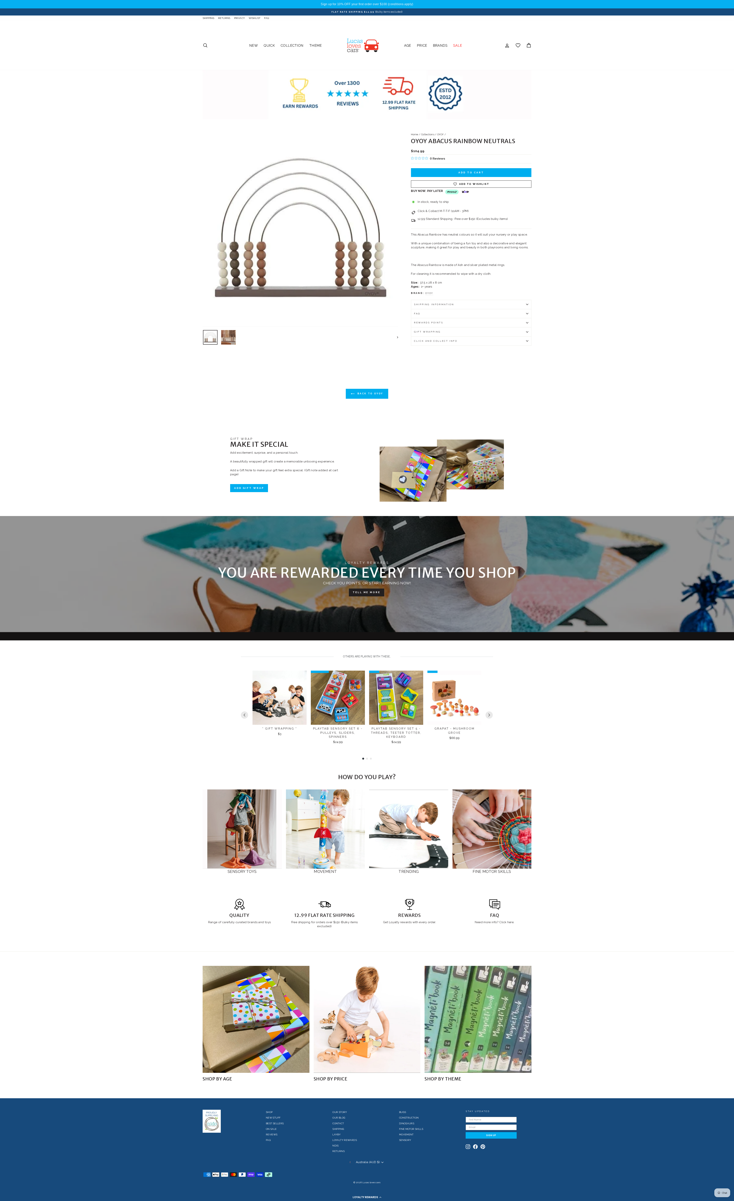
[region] (367, 4)
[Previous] (244, 715)
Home (414, 134)
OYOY (440, 134)
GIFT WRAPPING (427, 331)
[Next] (489, 715)
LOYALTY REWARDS (344, 1140)
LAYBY (336, 1134)
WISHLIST (254, 18)
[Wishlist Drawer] (518, 45)
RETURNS (224, 18)
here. (510, 922)
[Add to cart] (301, 677)
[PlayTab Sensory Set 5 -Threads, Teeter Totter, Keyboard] (396, 698)
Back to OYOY (369, 393)
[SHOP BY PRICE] (367, 1019)
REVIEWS (272, 1134)
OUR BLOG (338, 1117)
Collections (427, 134)
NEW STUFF (273, 1117)
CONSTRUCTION (409, 1117)
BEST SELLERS (275, 1123)
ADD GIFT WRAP (249, 488)
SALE (457, 45)
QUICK (269, 45)
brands (253, 922)
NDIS (335, 1145)
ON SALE (271, 1129)
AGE (407, 45)
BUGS (402, 1112)
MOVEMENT (406, 1134)
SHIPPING (208, 18)
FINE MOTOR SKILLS (411, 1129)
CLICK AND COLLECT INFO (435, 341)
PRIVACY (239, 18)
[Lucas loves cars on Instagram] (468, 1146)
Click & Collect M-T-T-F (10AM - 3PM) (443, 211)
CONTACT (338, 1123)
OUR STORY (339, 1112)
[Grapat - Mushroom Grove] (454, 698)
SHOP (269, 1112)
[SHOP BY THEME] (478, 1019)
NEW (253, 45)
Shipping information (434, 304)
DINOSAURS (406, 1123)
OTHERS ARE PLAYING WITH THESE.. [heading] (367, 656)
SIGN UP (491, 1135)
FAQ (266, 18)
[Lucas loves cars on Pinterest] (483, 1146)
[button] (367, 1197)
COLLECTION (292, 45)
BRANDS (440, 45)
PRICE (422, 45)
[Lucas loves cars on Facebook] (475, 1146)
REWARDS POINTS (428, 322)
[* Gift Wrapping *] (280, 698)
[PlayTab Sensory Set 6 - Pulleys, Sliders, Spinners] (338, 698)
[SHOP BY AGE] (256, 1019)
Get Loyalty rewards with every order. (409, 922)
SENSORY (405, 1140)
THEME (315, 45)
